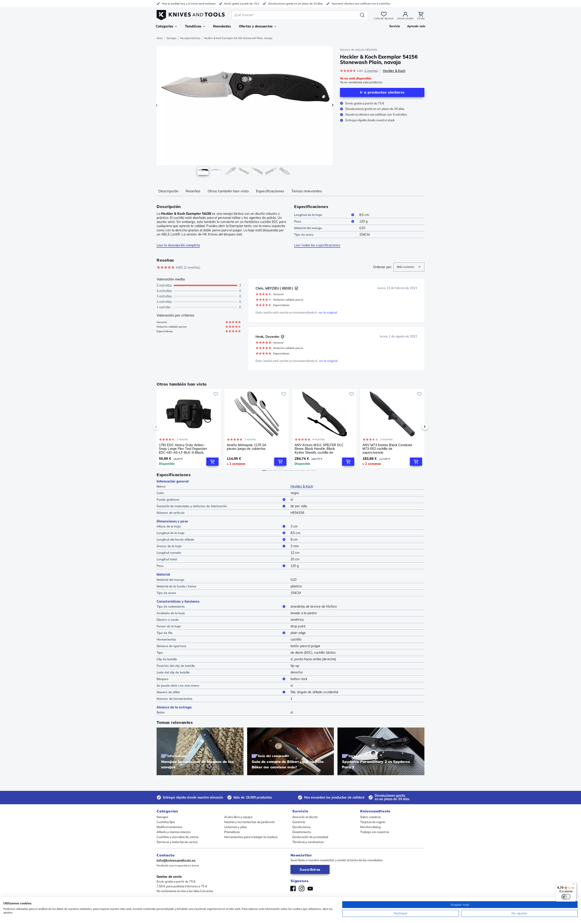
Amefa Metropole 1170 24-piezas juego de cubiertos (247, 447)
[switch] (566, 896)
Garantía (298, 822)
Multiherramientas (169, 827)
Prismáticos (232, 832)
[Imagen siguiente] (333, 105)
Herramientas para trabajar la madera (251, 837)
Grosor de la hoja (169, 546)
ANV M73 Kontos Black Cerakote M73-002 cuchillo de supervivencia (387, 448)
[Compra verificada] (296, 288)
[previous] (164, 426)
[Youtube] (310, 888)
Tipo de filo (164, 633)
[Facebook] (293, 888)
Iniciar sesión (405, 18)
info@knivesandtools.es (176, 860)
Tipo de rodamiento (171, 606)
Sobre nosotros (370, 817)
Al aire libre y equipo (238, 817)
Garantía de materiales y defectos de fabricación (192, 506)
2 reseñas (371, 70)
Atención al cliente (305, 817)
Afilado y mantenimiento (173, 832)
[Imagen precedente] (157, 105)
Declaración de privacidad (310, 837)
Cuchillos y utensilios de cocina (177, 837)
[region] (245, 111)
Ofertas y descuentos (256, 26)
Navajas (172, 38)
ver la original (327, 312)
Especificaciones (270, 191)
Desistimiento (301, 832)
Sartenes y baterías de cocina (177, 842)
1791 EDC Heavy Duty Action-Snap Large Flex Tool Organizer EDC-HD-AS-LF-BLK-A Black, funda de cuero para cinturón (183, 448)
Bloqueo (162, 679)
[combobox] (409, 267)
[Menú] (573, 885)
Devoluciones (301, 827)
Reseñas (193, 191)
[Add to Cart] (212, 462)
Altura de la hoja (169, 526)
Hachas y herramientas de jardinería (249, 822)
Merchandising (370, 827)
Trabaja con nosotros (374, 832)
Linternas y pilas (235, 827)
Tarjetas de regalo (372, 822)
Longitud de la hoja (308, 215)
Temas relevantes (306, 191)
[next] (417, 426)
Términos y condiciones (308, 842)
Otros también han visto (228, 191)
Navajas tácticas (190, 38)
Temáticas (193, 26)
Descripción (168, 191)
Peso (297, 221)
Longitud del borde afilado (175, 539)
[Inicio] (191, 14)
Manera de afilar (168, 692)
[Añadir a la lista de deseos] (216, 394)
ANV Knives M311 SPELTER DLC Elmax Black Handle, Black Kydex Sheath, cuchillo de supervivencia (319, 448)
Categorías (164, 26)
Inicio (160, 38)
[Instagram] (301, 888)
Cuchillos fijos (166, 822)
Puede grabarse (168, 499)
